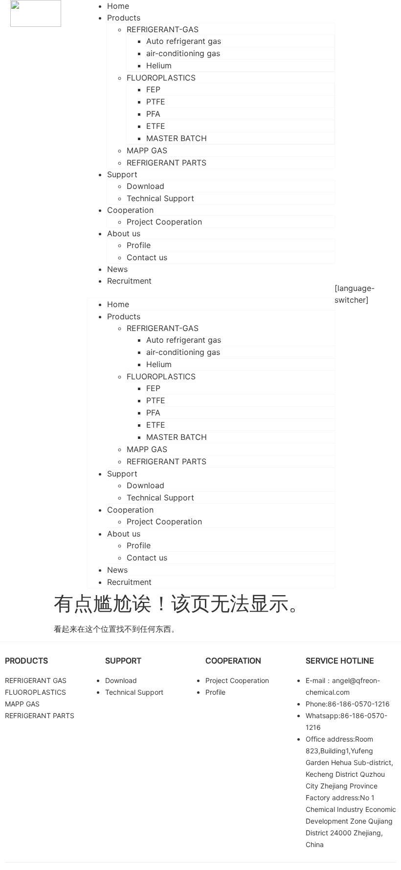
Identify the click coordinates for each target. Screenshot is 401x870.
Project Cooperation (164, 222)
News (117, 570)
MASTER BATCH (176, 138)
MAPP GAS (147, 150)
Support (122, 174)
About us (123, 233)
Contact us (147, 257)
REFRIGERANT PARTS (166, 162)
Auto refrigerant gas (183, 41)
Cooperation (130, 210)
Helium (159, 65)
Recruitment (129, 281)
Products (123, 17)
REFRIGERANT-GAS (163, 29)
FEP (153, 89)
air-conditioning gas (183, 53)
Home (118, 304)
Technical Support (160, 198)
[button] (211, 292)
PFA (153, 114)
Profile (139, 245)
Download (145, 186)
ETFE (155, 126)
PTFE (155, 101)
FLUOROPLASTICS (161, 78)
